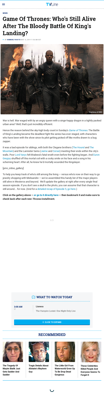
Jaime (44, 151)
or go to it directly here (46, 195)
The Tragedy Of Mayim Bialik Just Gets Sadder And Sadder (11, 370)
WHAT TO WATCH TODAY (54, 297)
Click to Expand (53, 322)
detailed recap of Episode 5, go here (56, 189)
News (5, 13)
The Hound (78, 147)
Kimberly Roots (13, 40)
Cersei (56, 151)
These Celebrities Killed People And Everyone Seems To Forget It (90, 370)
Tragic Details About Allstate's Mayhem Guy (38, 368)
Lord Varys (21, 154)
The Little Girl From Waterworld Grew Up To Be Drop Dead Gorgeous (65, 370)
